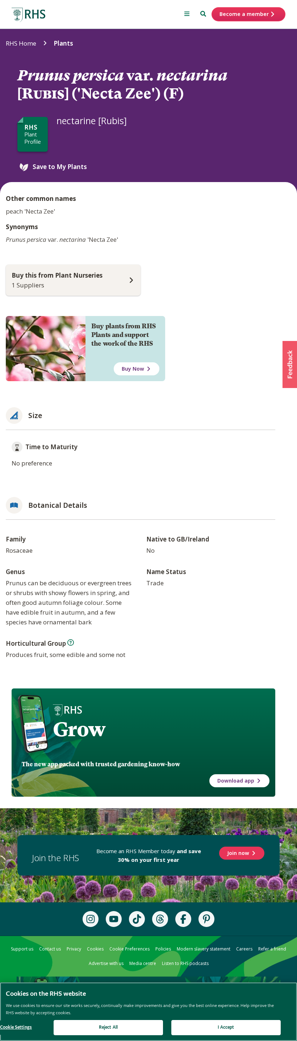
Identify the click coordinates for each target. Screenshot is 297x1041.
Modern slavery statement (203, 949)
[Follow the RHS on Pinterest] (206, 919)
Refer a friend (272, 949)
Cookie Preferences (129, 949)
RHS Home (21, 43)
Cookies (95, 949)
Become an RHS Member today (148, 855)
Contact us (50, 949)
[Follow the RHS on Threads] (160, 919)
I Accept (226, 1027)
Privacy (74, 949)
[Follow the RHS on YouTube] (114, 919)
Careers (244, 949)
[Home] (29, 15)
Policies (163, 949)
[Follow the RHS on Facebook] (183, 919)
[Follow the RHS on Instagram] (91, 919)
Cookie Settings (16, 1027)
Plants (63, 43)
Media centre (142, 963)
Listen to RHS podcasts (185, 963)
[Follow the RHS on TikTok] (137, 919)
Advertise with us (106, 963)
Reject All (108, 1027)
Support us (22, 949)
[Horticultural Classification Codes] (70, 642)
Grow (79, 729)
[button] (290, 364)
